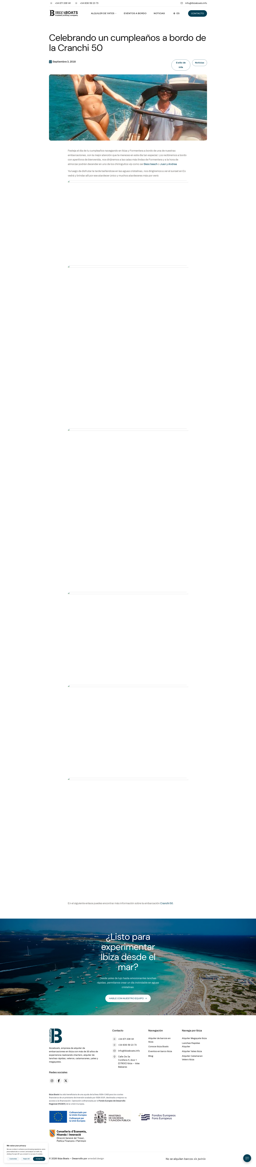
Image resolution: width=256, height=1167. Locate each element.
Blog (150, 1056)
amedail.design (96, 1158)
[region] (26, 1152)
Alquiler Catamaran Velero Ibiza (192, 1058)
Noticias (159, 13)
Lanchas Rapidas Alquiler (191, 1045)
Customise (13, 1159)
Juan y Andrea (168, 164)
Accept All (39, 1159)
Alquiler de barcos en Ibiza (159, 1040)
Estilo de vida (181, 64)
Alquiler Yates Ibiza (192, 1051)
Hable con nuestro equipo (126, 998)
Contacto (197, 13)
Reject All (26, 1159)
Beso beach (151, 164)
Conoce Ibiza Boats (158, 1046)
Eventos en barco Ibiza (160, 1051)
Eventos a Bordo (135, 13)
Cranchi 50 (166, 903)
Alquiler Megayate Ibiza (194, 1038)
